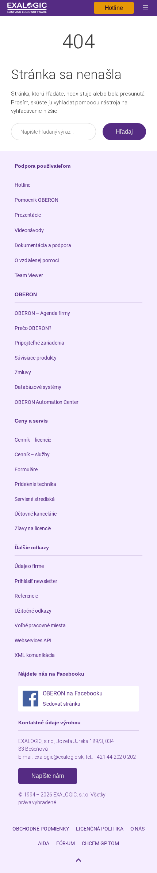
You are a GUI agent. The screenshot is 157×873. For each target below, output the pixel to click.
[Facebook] (30, 698)
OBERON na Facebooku (73, 693)
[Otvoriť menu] (145, 7)
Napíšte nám (47, 776)
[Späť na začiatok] (78, 860)
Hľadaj (124, 132)
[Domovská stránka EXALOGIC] (27, 8)
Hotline (114, 8)
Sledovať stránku (61, 704)
